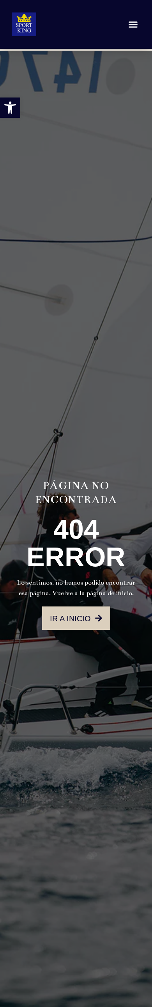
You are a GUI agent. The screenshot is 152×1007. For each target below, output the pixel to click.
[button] (10, 108)
